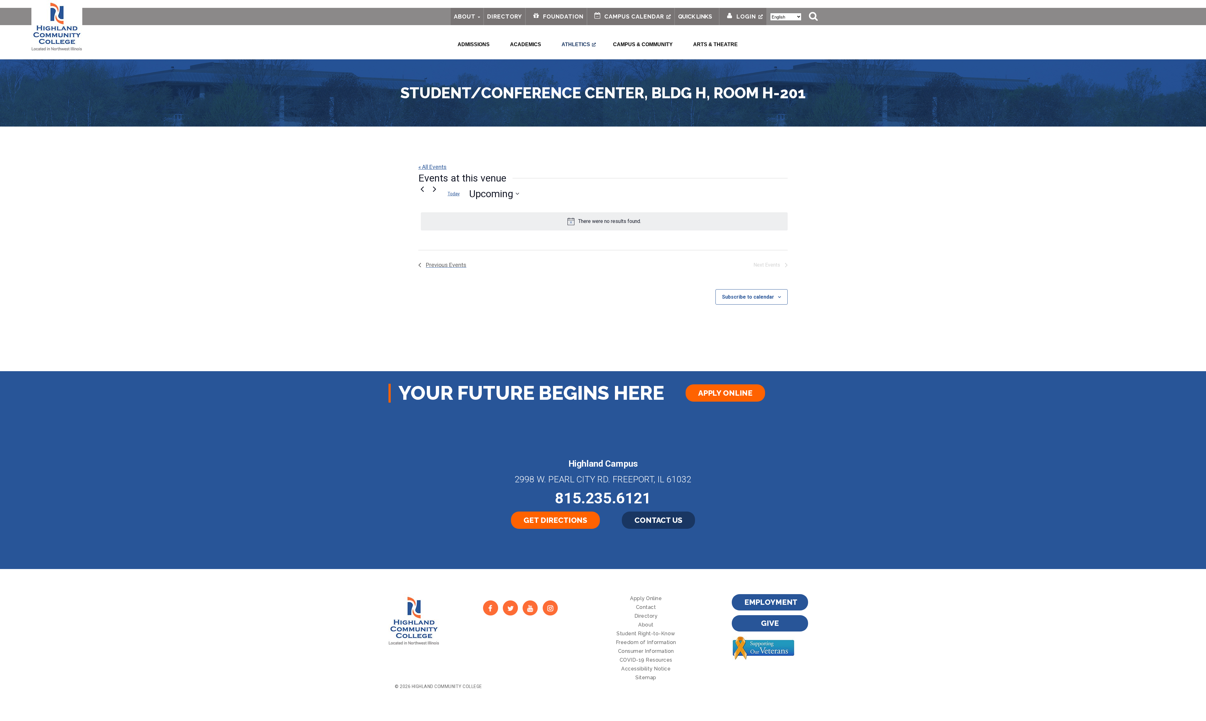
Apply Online (725, 393)
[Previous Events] (422, 189)
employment (771, 602)
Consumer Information (646, 651)
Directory (504, 16)
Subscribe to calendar (748, 297)
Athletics (576, 44)
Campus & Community (643, 44)
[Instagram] (550, 608)
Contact (646, 607)
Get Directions (555, 520)
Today (454, 193)
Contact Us (658, 520)
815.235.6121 (603, 498)
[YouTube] (530, 608)
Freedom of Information (646, 642)
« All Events (432, 167)
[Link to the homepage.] (56, 26)
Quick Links (695, 16)
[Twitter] (510, 608)
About (464, 16)
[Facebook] (490, 608)
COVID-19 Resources (646, 660)
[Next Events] (434, 189)
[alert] (604, 221)
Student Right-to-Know (646, 634)
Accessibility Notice (646, 669)
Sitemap (645, 677)
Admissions (474, 44)
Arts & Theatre (715, 44)
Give (770, 623)
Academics (525, 44)
